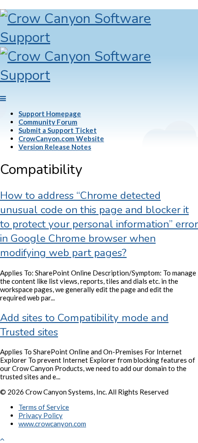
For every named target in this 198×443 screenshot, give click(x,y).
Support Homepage (49, 113)
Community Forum (47, 122)
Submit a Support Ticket (57, 130)
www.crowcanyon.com (52, 423)
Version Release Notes (54, 147)
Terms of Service (43, 407)
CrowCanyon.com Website (61, 138)
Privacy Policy (40, 415)
